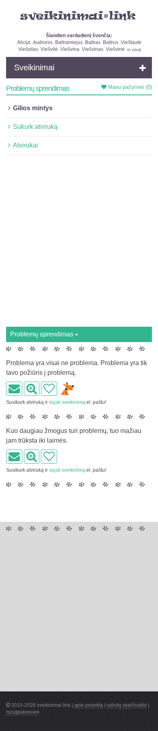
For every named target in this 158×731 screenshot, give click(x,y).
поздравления (22, 712)
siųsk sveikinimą (67, 402)
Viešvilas (28, 49)
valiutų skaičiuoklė (127, 705)
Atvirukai (25, 145)
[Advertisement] (79, 244)
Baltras (92, 42)
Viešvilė (49, 49)
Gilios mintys (33, 108)
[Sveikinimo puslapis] (31, 389)
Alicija (23, 42)
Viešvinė (115, 49)
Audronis (43, 42)
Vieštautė (131, 42)
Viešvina (69, 49)
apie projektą (88, 705)
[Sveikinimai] (79, 15)
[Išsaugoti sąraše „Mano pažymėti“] (49, 389)
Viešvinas (92, 49)
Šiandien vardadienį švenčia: (79, 35)
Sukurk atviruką (35, 126)
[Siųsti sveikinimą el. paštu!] (14, 389)
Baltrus (110, 42)
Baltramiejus (69, 42)
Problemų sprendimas (42, 334)
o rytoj (134, 49)
